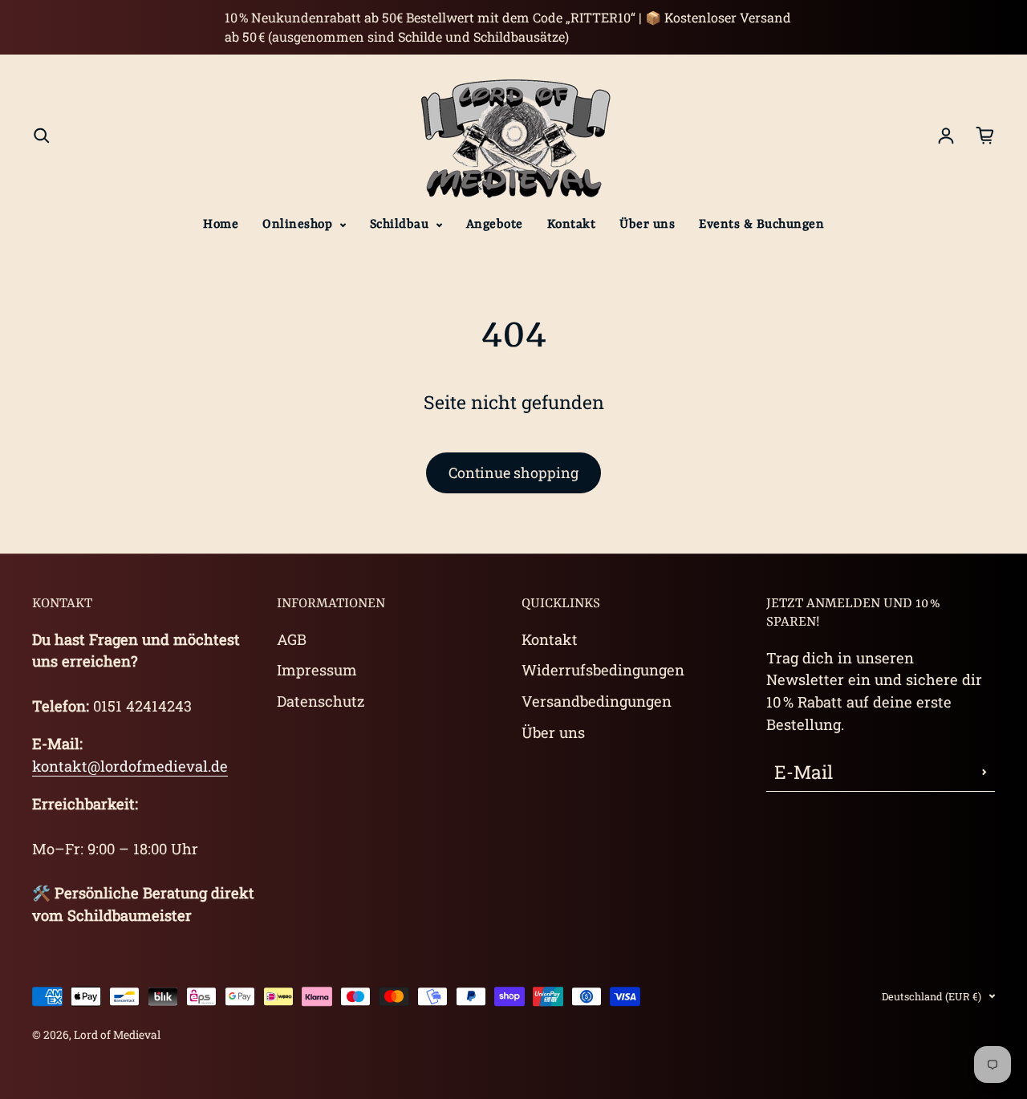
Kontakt (571, 224)
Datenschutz (320, 701)
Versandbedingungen (597, 701)
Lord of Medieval (117, 1035)
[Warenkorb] (985, 135)
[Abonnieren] (984, 772)
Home (220, 224)
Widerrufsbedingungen (603, 669)
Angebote (494, 224)
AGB (291, 639)
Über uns (647, 224)
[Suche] (41, 135)
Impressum (317, 669)
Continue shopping (513, 472)
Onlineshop (299, 224)
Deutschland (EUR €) (931, 996)
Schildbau (401, 224)
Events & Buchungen (761, 224)
